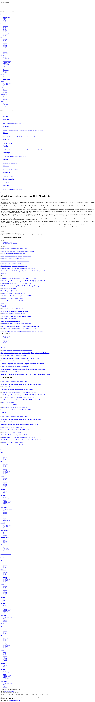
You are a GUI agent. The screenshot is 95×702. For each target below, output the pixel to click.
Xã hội (4, 339)
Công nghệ (5, 341)
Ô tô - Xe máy (6, 70)
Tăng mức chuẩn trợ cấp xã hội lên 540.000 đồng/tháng (15, 261)
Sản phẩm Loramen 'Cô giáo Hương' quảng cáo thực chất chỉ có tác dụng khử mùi (23, 271)
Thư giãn (5, 92)
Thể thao (2, 49)
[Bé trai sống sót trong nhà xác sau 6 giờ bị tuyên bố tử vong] (13, 355)
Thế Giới (2, 14)
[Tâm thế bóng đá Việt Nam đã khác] (8, 288)
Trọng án (5, 30)
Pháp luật (2, 23)
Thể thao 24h (6, 53)
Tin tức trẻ (5, 103)
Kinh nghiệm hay (6, 79)
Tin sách (5, 106)
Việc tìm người (6, 64)
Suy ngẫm (5, 99)
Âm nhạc (5, 45)
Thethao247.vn (6, 340)
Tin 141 (4, 35)
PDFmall (5, 342)
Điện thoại (5, 72)
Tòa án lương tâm (6, 33)
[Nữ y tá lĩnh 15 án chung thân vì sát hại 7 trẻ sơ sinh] (12, 298)
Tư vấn (4, 57)
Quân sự (5, 19)
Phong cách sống (4, 94)
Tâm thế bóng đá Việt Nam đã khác (10, 290)
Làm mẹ (4, 77)
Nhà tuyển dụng (6, 62)
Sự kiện (3, 347)
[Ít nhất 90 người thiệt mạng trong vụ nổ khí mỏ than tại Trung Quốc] (15, 366)
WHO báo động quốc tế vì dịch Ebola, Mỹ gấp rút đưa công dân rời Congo (25, 374)
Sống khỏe (5, 85)
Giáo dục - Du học (7, 61)
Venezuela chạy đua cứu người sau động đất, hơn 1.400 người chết (22, 363)
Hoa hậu (5, 43)
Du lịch (4, 91)
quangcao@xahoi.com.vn (14, 700)
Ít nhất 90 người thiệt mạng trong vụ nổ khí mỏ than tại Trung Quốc (23, 369)
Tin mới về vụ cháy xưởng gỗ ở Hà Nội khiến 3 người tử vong (17, 409)
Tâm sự (4, 76)
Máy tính (5, 71)
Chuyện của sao (6, 41)
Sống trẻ (2, 101)
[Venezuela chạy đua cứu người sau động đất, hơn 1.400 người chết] (15, 360)
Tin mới (3, 306)
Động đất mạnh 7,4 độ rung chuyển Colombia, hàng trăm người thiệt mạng (25, 353)
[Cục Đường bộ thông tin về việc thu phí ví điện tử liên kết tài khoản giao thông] (17, 397)
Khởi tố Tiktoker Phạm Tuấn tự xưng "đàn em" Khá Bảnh (16, 296)
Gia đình (2, 74)
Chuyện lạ (5, 18)
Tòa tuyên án (5, 26)
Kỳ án (4, 29)
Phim (4, 44)
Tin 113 (4, 27)
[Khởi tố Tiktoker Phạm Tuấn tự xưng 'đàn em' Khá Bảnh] (13, 293)
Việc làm (2, 55)
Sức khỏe (2, 81)
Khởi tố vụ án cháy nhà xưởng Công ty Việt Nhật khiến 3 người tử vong (20, 286)
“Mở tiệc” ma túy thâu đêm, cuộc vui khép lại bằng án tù (16, 256)
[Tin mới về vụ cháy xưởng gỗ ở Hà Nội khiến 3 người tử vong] (14, 407)
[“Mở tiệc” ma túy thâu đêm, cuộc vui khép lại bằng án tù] (13, 253)
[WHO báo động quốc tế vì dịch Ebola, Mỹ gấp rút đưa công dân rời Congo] (16, 371)
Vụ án (4, 21)
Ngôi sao (5, 39)
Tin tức (2, 13)
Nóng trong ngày (6, 17)
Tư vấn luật (5, 34)
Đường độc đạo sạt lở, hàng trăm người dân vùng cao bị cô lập (17, 251)
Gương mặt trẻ (6, 105)
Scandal (4, 40)
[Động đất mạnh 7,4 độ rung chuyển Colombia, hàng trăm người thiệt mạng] (16, 350)
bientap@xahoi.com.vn (9, 691)
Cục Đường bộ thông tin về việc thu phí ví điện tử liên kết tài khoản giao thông (21, 399)
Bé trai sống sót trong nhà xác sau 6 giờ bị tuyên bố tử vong (20, 358)
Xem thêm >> (3, 273)
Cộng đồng (5, 104)
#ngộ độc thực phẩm (7, 242)
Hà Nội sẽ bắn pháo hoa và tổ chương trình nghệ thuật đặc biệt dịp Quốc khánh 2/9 (23, 281)
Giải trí (2, 37)
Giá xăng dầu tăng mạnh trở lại (9, 404)
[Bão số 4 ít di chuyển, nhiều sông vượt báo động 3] (11, 263)
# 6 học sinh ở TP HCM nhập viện (10, 243)
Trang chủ (3, 554)
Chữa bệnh (5, 84)
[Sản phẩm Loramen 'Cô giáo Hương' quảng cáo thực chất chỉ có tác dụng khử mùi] (18, 268)
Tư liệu (4, 20)
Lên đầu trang (8, 554)
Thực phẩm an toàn (7, 83)
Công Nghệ (3, 66)
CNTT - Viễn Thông (7, 68)
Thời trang (5, 46)
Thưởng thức (3, 87)
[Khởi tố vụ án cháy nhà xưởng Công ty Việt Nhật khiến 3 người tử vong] (16, 283)
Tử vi (4, 96)
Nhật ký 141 (5, 337)
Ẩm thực (5, 90)
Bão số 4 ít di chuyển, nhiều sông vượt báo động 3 (14, 266)
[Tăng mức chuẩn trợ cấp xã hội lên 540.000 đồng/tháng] (12, 258)
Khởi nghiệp (5, 63)
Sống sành (5, 97)
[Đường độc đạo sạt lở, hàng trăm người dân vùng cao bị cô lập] (14, 248)
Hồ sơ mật (5, 31)
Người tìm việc (6, 58)
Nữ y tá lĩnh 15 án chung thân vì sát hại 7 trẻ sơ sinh (14, 300)
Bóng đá (5, 52)
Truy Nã (5, 28)
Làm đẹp (5, 47)
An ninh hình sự (6, 336)
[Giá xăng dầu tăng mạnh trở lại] (7, 402)
